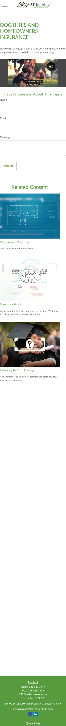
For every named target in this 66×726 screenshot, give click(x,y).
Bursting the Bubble (11, 304)
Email (3, 118)
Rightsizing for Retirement (14, 242)
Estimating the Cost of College (17, 370)
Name (3, 99)
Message (5, 137)
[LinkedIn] (35, 714)
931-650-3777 (37, 686)
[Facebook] (30, 714)
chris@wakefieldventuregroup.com (33, 709)
